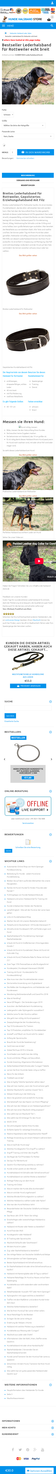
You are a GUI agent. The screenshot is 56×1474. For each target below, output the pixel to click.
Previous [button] (4, 759)
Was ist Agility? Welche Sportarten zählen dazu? (26, 1082)
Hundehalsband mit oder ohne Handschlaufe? (25, 1345)
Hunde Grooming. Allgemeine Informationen (25, 1062)
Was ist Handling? (14, 998)
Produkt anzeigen (31, 686)
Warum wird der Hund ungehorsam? (21, 1192)
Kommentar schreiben (25, 158)
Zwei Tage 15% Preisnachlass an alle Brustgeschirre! (28, 964)
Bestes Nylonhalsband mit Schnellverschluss (24, 1262)
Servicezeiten (28, 823)
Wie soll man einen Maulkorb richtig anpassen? (25, 1109)
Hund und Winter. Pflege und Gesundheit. (23, 1058)
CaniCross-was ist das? (15, 1046)
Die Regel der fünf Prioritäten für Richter (23, 1156)
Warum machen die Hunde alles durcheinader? (25, 1188)
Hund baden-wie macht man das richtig (22, 1054)
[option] (28, 82)
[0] (49, 20)
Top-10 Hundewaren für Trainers (20, 1026)
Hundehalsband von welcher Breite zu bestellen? (26, 1176)
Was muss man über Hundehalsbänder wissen (25, 979)
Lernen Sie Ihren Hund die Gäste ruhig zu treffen (26, 1070)
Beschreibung (28, 175)
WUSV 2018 (12, 1121)
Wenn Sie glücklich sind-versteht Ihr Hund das (25, 1097)
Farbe (4, 110)
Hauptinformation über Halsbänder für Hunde (25, 1390)
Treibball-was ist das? (15, 1077)
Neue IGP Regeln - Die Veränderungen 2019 (24, 1002)
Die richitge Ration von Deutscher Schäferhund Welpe (28, 1254)
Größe (4, 120)
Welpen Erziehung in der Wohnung (21, 1093)
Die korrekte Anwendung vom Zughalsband (24, 983)
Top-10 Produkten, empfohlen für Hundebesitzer (26, 1030)
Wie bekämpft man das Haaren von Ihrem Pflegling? (27, 1101)
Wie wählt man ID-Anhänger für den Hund (24, 1117)
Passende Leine (8, 131)
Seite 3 (9, 1394)
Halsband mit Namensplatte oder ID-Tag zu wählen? (27, 1273)
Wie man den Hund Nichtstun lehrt (21, 1204)
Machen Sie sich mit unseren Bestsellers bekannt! (26, 921)
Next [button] (51, 759)
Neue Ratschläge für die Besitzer (20, 1314)
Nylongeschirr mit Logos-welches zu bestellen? (25, 1295)
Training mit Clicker (14, 1184)
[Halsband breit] (28, 282)
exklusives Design (13, 620)
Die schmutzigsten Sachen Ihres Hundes (23, 1125)
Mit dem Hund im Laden (16, 1246)
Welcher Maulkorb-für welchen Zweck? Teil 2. (25, 1089)
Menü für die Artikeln (15, 1074)
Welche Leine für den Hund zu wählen (22, 1014)
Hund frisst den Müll (15, 1230)
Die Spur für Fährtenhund (17, 1160)
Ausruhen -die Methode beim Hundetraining (24, 1006)
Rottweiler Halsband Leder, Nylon (20, 33)
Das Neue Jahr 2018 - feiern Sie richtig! (22, 1215)
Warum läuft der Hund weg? (18, 1144)
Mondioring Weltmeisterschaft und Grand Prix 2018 (27, 994)
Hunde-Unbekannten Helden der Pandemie (24, 905)
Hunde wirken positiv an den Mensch (21, 1168)
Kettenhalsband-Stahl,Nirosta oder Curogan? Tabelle (28, 1066)
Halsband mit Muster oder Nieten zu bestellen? (26, 1226)
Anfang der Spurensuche (17, 1038)
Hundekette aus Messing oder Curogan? (23, 1330)
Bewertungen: (8, 158)
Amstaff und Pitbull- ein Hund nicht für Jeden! (25, 1034)
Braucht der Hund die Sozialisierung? (21, 1042)
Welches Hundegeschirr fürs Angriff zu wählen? (26, 1148)
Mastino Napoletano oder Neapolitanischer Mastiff (27, 1133)
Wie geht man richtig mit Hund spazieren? (23, 1018)
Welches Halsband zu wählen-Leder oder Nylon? (26, 1200)
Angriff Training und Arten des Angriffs (22, 1152)
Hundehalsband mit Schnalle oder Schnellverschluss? (28, 1172)
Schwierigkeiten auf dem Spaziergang (22, 1258)
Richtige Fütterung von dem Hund (20, 1180)
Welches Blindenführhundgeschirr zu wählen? (25, 1196)
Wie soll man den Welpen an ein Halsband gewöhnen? (28, 1105)
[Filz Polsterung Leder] (28, 340)
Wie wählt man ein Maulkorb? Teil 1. (21, 1113)
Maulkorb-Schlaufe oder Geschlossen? (22, 1242)
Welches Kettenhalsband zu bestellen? (22, 1306)
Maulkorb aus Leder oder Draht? (20, 1334)
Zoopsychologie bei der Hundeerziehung (23, 1022)
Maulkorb (37, 620)
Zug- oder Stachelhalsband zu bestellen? (23, 1250)
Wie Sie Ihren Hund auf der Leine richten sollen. (26, 1310)
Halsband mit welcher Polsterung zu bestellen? (26, 1326)
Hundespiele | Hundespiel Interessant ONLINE (25, 968)
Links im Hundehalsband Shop (19, 917)
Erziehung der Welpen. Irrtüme (19, 1322)
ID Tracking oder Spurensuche (19, 1238)
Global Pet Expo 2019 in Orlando (20, 1050)
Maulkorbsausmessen (15, 1398)
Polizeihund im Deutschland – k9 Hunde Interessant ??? (28, 924)
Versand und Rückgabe (27, 180)
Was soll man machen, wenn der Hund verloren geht (28, 1086)
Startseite (5, 33)
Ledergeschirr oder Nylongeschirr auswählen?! (25, 1010)
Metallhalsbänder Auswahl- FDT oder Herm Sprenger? (28, 1291)
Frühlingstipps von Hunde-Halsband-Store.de (25, 894)
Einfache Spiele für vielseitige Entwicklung (24, 1129)
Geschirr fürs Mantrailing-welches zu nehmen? (25, 1164)
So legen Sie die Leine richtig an (19, 1318)
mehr (8, 851)
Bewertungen (28, 185)
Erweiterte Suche (12, 721)
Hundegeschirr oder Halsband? (19, 1234)
